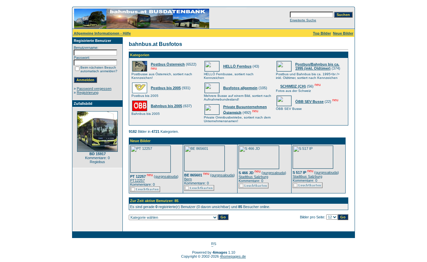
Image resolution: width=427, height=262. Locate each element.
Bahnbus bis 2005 (166, 106)
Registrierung (87, 93)
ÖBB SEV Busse (309, 102)
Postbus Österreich (168, 64)
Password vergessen (94, 89)
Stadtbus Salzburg (253, 177)
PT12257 (137, 180)
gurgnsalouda (166, 176)
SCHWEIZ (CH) (293, 86)
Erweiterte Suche (303, 20)
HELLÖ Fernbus (237, 66)
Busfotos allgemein (240, 88)
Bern (188, 179)
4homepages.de (233, 256)
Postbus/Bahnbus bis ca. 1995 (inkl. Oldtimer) (317, 66)
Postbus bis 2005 (166, 88)
